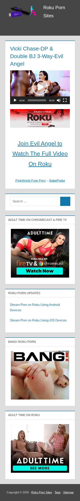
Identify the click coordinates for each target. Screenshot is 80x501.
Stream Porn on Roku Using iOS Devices (38, 320)
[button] (40, 87)
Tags (58, 492)
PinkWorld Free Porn (30, 181)
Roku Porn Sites (41, 492)
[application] (40, 87)
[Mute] (59, 100)
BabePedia (57, 181)
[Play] (15, 100)
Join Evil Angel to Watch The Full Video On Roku (40, 153)
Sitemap (68, 492)
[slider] (37, 100)
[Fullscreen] (65, 100)
